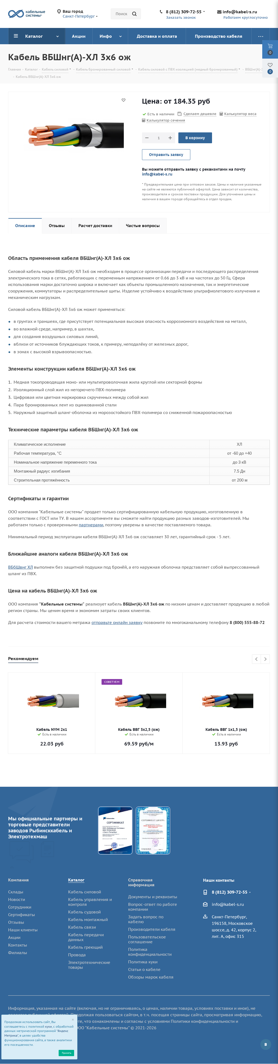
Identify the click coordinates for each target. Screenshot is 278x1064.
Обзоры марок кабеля (150, 977)
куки (48, 1026)
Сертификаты (21, 914)
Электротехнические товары (89, 965)
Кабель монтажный (88, 919)
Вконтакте (265, 1044)
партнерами (91, 524)
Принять (66, 1052)
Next (265, 659)
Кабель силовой (84, 891)
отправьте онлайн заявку (117, 622)
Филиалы (17, 952)
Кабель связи (82, 927)
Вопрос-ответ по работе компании (152, 907)
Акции (14, 937)
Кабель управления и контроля (90, 902)
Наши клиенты (23, 929)
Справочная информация (141, 882)
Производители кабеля (151, 929)
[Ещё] (261, 36)
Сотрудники (19, 907)
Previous (256, 659)
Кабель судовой (84, 912)
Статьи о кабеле (144, 969)
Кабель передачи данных (86, 937)
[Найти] (134, 13)
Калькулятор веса (240, 114)
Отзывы (16, 922)
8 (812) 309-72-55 (183, 11)
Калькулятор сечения (166, 120)
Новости (16, 899)
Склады (15, 891)
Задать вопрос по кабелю (145, 919)
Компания (18, 880)
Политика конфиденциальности (150, 952)
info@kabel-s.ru (240, 11)
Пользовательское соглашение (147, 939)
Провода (77, 954)
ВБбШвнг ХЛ (20, 567)
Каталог (76, 880)
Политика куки (142, 961)
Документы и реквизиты (152, 896)
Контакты (17, 945)
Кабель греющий (85, 947)
